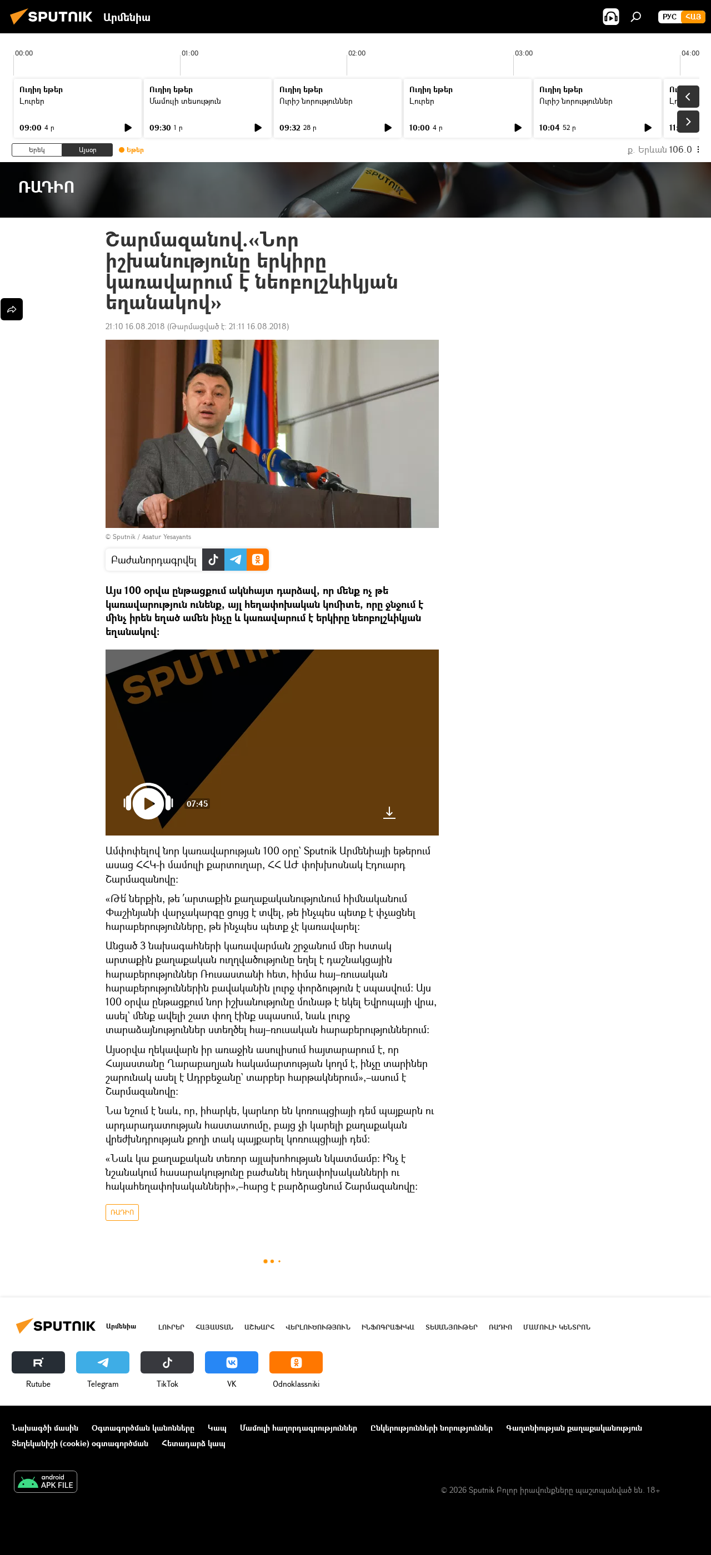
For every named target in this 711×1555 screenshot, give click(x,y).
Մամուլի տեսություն (185, 100)
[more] (12, 309)
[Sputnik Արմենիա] (54, 26)
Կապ (217, 1427)
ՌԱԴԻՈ (122, 1212)
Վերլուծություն (318, 1327)
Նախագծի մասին (45, 1427)
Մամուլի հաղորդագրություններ (298, 1427)
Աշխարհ (259, 1327)
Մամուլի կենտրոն (556, 1327)
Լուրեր (31, 100)
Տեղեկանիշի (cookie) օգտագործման (80, 1443)
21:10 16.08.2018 (135, 326)
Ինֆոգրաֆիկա (388, 1327)
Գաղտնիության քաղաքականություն (574, 1427)
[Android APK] (45, 1483)
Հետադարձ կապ (194, 1443)
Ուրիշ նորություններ (316, 100)
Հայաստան (214, 1327)
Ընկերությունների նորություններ (431, 1427)
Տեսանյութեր (451, 1327)
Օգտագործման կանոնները (143, 1427)
